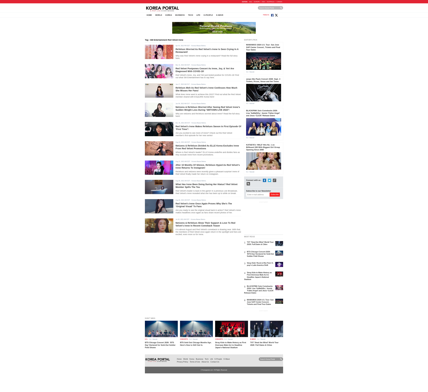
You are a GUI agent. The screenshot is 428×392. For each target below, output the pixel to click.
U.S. (250, 2)
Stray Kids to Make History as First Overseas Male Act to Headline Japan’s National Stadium (230, 345)
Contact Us (214, 362)
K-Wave (219, 15)
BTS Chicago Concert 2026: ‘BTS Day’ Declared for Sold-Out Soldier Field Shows (260, 254)
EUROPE (257, 2)
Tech (190, 15)
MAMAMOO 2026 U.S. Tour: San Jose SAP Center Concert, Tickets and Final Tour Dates (263, 47)
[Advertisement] (263, 218)
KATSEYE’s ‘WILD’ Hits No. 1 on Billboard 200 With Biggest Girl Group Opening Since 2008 (263, 147)
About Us (205, 362)
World (158, 15)
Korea (168, 15)
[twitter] (269, 180)
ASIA (263, 2)
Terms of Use (195, 362)
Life (198, 15)
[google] (274, 180)
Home (149, 15)
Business (180, 15)
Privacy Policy (182, 362)
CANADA (279, 2)
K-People (208, 15)
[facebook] (264, 180)
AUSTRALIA (270, 2)
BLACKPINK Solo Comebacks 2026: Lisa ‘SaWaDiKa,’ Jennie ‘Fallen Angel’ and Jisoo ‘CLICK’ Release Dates (263, 113)
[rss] (248, 184)
